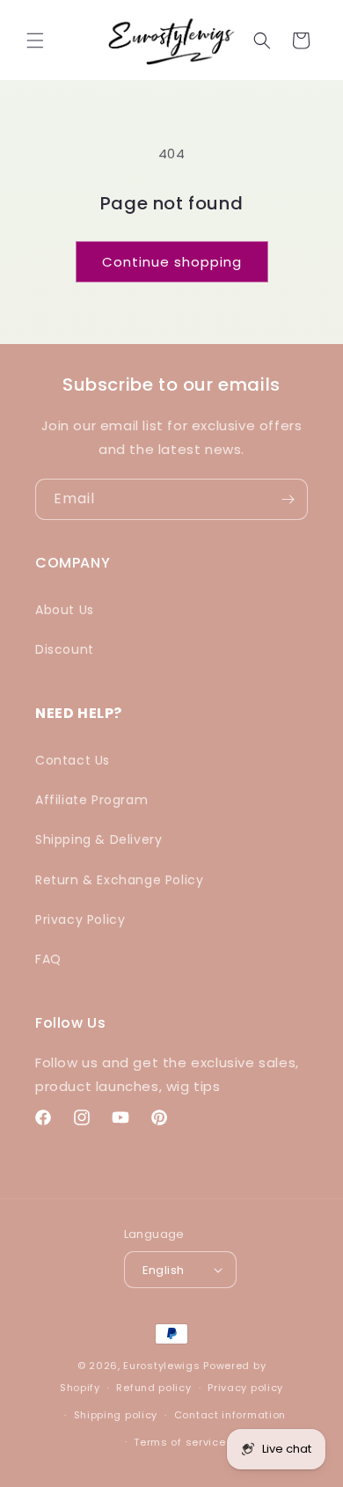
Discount (64, 649)
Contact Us (72, 760)
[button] (35, 40)
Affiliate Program (91, 800)
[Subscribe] (287, 499)
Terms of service (179, 1442)
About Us (64, 610)
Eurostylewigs (161, 1366)
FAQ (48, 959)
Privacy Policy (80, 919)
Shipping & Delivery (98, 839)
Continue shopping (172, 262)
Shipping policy (116, 1415)
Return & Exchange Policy (119, 880)
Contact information (230, 1415)
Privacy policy (245, 1388)
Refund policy (153, 1388)
